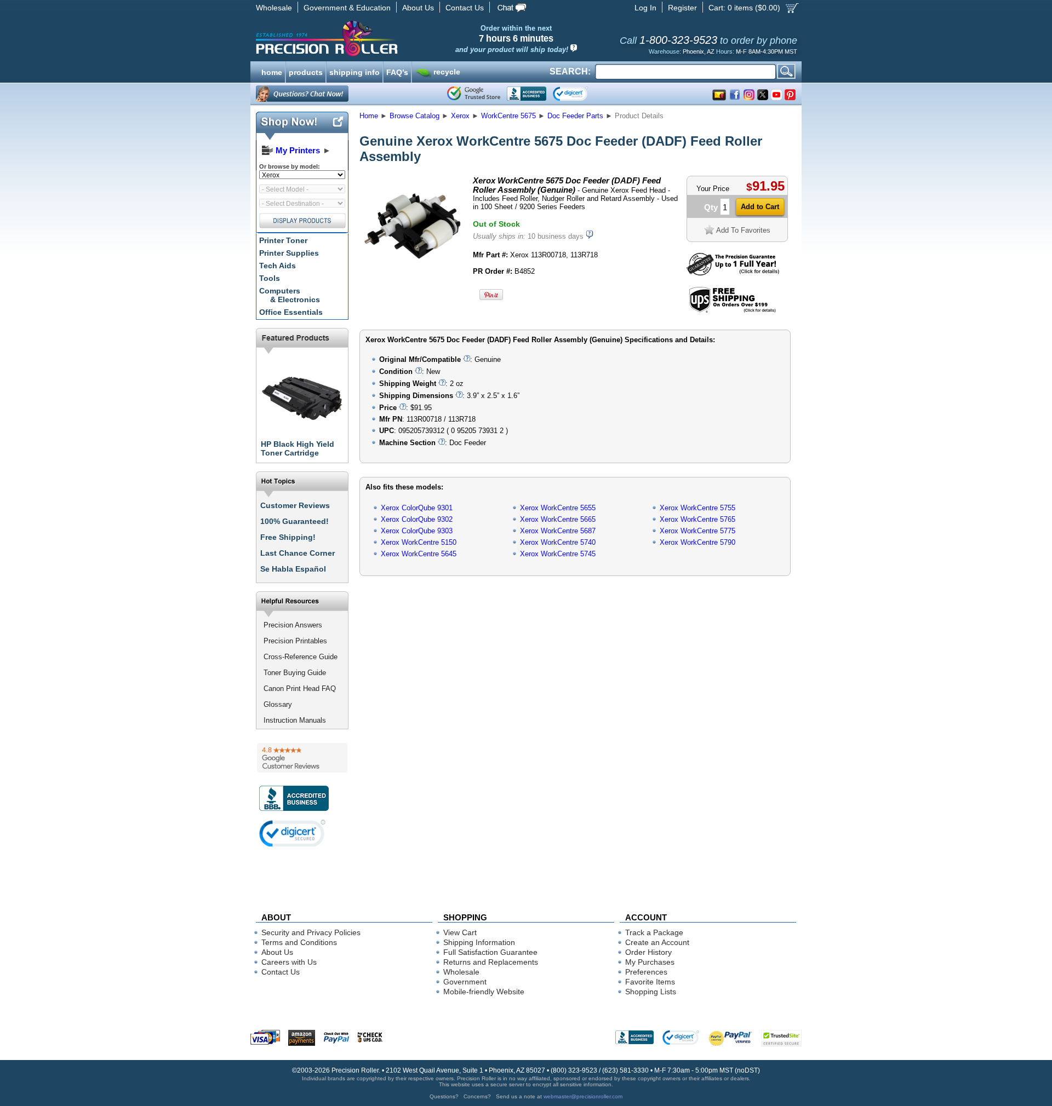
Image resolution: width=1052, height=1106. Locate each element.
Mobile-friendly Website (483, 991)
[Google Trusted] (473, 94)
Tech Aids (277, 265)
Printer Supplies (289, 253)
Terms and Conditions (299, 942)
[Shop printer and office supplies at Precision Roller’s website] (383, 38)
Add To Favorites (743, 230)
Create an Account (657, 942)
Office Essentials (291, 312)
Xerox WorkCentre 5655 (558, 508)
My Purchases (649, 962)
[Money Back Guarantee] (733, 273)
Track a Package (654, 932)
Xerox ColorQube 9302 (417, 519)
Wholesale (274, 7)
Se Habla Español (293, 568)
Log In (645, 7)
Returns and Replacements (490, 962)
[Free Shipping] (732, 311)
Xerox (460, 116)
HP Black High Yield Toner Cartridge (297, 448)
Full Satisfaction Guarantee (490, 952)
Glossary (278, 704)
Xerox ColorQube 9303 (417, 531)
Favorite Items (650, 981)
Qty (711, 207)
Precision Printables (295, 641)
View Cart (460, 932)
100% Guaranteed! (294, 521)
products (306, 71)
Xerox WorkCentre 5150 (418, 542)
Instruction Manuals (295, 720)
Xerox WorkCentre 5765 (697, 519)
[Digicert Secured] (292, 833)
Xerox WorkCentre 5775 (697, 531)
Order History (648, 952)
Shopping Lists (650, 991)
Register (682, 7)
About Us (418, 7)
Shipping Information (479, 942)
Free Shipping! (288, 537)
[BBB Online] (526, 94)
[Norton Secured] (579, 94)
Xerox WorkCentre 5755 (697, 508)
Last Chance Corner (297, 553)
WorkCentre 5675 (508, 116)
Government (465, 981)
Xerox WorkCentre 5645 (418, 554)
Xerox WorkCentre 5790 (697, 542)
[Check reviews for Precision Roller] (302, 758)
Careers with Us (289, 962)
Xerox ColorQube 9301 (417, 508)
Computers (289, 295)
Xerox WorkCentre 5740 (558, 542)
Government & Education (347, 7)
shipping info (354, 71)
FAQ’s (397, 71)
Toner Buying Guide (295, 673)
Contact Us (464, 7)
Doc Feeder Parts (575, 116)
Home (368, 116)
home (271, 71)
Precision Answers (293, 625)
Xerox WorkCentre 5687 (558, 531)
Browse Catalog (414, 116)
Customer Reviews (295, 505)
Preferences (646, 971)
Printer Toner (283, 240)
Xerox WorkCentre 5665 (558, 519)
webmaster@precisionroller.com (583, 1096)
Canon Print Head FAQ (300, 688)
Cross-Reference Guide (301, 657)
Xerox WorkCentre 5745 (558, 554)
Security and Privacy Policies (311, 932)
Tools (269, 278)
